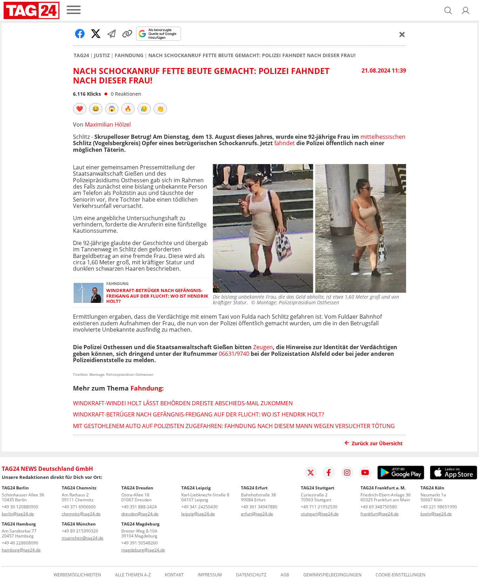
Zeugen (263, 347)
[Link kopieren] (127, 34)
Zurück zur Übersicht (377, 443)
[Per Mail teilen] (111, 34)
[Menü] (74, 10)
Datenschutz (251, 574)
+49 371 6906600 (79, 507)
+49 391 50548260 (139, 543)
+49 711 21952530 (319, 507)
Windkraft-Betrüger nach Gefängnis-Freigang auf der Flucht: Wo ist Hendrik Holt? (157, 296)
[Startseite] (32, 10)
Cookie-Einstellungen (400, 574)
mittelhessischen (382, 137)
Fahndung (129, 55)
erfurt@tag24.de (257, 514)
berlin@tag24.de (18, 514)
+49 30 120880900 (20, 507)
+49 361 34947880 (259, 507)
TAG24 (81, 55)
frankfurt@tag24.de (379, 514)
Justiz (102, 55)
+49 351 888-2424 (139, 507)
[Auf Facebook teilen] (80, 34)
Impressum (210, 574)
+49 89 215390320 (80, 531)
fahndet (284, 143)
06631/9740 (234, 354)
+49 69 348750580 (378, 507)
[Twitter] (310, 472)
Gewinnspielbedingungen (332, 574)
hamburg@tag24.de (21, 550)
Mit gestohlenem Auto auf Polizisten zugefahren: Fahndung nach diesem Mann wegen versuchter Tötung (234, 426)
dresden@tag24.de (139, 514)
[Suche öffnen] (448, 10)
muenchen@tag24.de (82, 538)
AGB (285, 574)
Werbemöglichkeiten (77, 574)
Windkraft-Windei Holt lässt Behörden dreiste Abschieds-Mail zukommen (183, 403)
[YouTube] (365, 472)
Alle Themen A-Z (133, 574)
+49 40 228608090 (20, 543)
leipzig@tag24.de (198, 514)
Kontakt (174, 574)
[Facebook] (329, 472)
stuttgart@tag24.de (320, 514)
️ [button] (79, 109)
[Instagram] (347, 472)
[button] (465, 10)
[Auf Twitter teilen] (96, 34)
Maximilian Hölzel (108, 124)
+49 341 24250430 (199, 507)
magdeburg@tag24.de (143, 550)
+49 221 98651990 (438, 507)
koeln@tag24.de (436, 514)
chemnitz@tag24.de (81, 514)
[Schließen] (402, 34)
